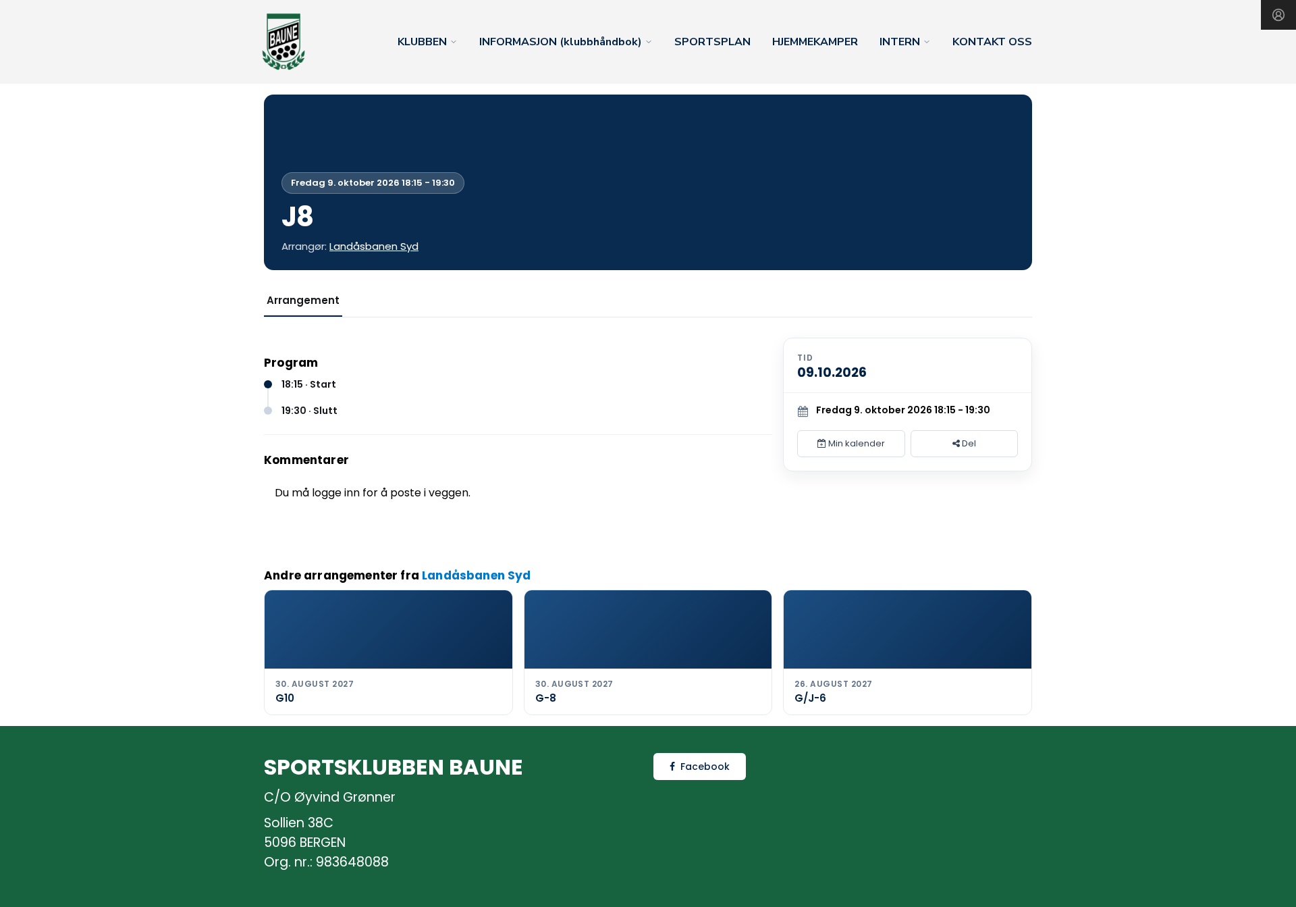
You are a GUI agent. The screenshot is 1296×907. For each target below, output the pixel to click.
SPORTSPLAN (712, 41)
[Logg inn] (1278, 15)
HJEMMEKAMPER (815, 41)
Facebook (705, 766)
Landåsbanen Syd (373, 246)
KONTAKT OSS (992, 41)
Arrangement (303, 300)
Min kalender (855, 443)
